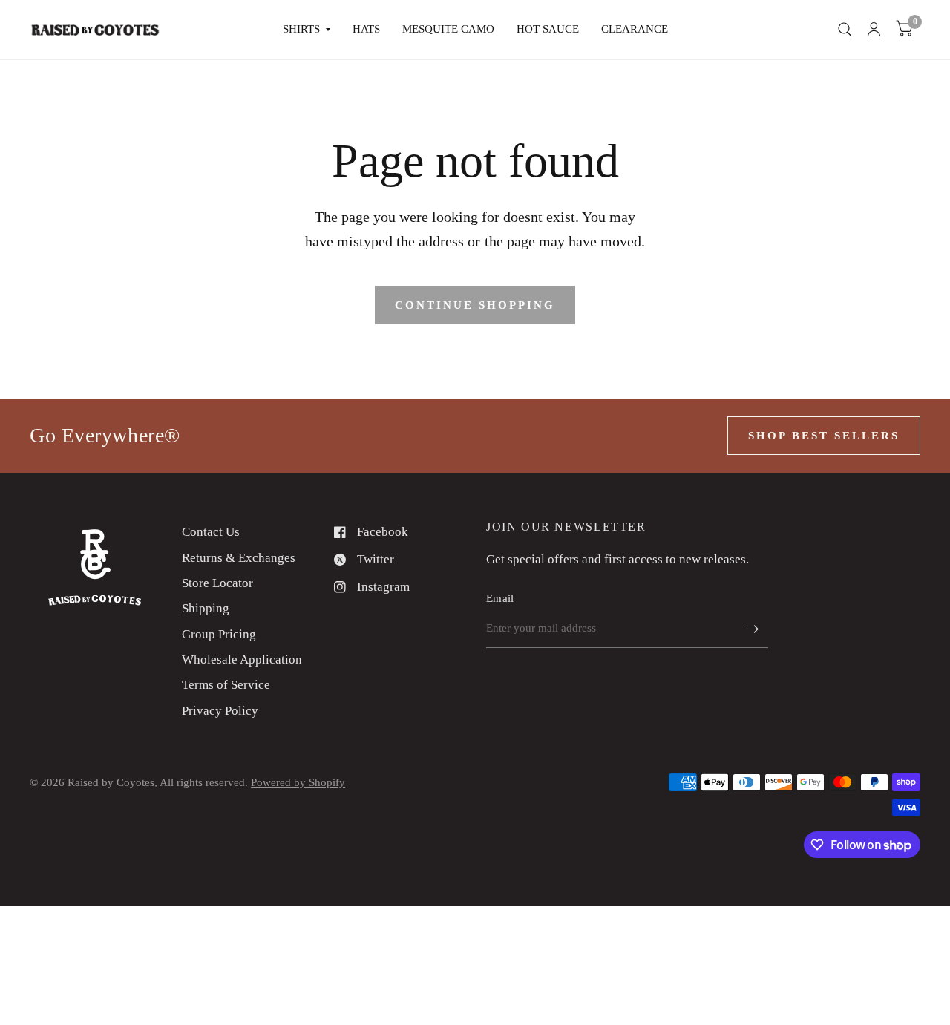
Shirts (301, 29)
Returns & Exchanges (238, 558)
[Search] (845, 29)
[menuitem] (306, 30)
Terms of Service (226, 685)
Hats (366, 29)
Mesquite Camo (448, 29)
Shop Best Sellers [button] (824, 436)
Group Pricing (219, 634)
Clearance (634, 29)
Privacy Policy (220, 711)
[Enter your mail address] (753, 628)
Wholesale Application (242, 659)
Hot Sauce (548, 29)
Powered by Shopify (298, 782)
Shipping (205, 608)
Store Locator (217, 583)
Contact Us (211, 532)
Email (500, 598)
